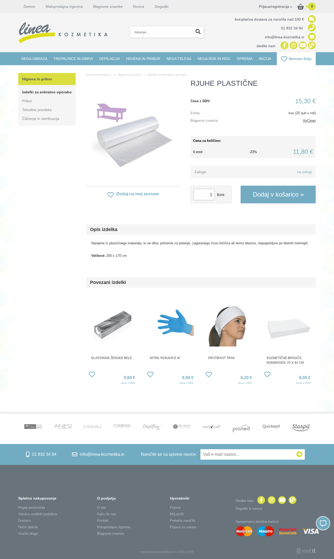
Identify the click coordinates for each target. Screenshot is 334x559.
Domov (29, 6)
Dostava (24, 520)
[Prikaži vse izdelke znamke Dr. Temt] (182, 427)
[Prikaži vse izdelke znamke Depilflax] (152, 427)
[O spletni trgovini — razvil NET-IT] (306, 551)
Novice (138, 6)
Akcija (265, 59)
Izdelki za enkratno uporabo (47, 92)
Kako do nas (106, 514)
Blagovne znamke (110, 534)
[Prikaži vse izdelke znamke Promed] (241, 429)
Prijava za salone (183, 527)
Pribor (27, 101)
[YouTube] (302, 46)
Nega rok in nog (214, 59)
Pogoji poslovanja (31, 507)
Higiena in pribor (143, 59)
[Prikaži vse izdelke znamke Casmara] (93, 427)
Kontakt (103, 520)
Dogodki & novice (249, 509)
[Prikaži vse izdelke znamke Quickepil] (271, 427)
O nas (101, 507)
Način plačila (28, 527)
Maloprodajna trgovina (64, 6)
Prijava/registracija (275, 6)
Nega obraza (34, 59)
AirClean (309, 121)
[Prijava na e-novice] (299, 454)
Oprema (244, 59)
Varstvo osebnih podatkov (37, 514)
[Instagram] (292, 46)
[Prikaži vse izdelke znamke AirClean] (33, 427)
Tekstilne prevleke (37, 110)
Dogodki (161, 6)
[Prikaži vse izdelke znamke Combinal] (122, 426)
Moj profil (177, 514)
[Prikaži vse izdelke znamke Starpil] (301, 428)
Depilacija (109, 59)
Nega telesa (178, 59)
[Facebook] (283, 46)
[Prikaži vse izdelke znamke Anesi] (63, 427)
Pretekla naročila (182, 520)
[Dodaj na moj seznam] (92, 375)
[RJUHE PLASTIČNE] (133, 134)
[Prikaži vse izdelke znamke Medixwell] (211, 427)
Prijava (175, 507)
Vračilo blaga (28, 534)
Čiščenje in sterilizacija (40, 119)
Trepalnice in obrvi (73, 59)
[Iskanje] (198, 32)
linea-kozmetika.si (99, 75)
